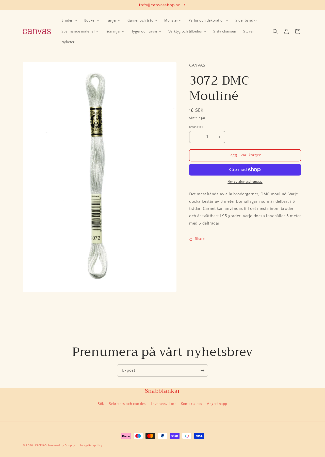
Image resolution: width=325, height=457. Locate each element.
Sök (101, 404)
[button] (275, 31)
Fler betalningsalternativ (245, 181)
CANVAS (41, 445)
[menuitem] (69, 20)
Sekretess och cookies (127, 404)
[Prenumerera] (202, 370)
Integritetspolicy (91, 445)
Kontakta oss (191, 404)
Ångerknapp (217, 404)
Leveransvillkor (163, 404)
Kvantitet (196, 127)
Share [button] (200, 239)
